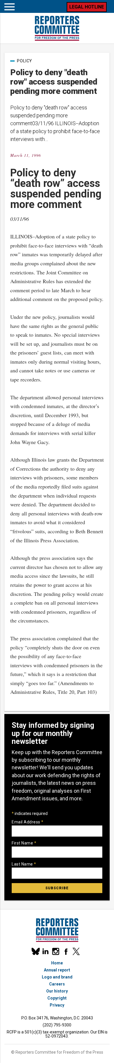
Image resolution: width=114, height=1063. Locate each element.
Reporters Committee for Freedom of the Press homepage (57, 28)
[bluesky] (35, 951)
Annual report (57, 970)
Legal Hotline (86, 7)
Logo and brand (57, 977)
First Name (24, 843)
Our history (57, 991)
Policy (24, 61)
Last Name (24, 864)
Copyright (57, 998)
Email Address (28, 822)
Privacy (57, 1005)
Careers (57, 984)
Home (57, 963)
